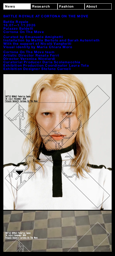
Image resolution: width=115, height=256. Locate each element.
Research (41, 6)
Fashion (66, 6)
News (10, 6)
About (91, 6)
